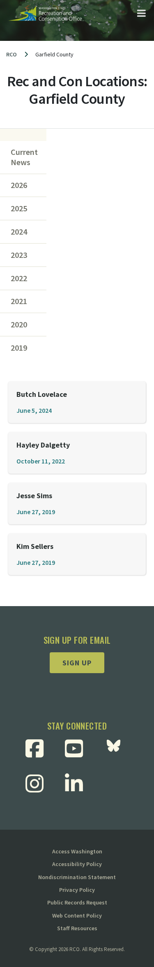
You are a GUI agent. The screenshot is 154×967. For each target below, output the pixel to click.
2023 (19, 255)
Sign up (76, 662)
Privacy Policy (77, 889)
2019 (19, 347)
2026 (19, 185)
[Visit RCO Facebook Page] (37, 748)
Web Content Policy (77, 915)
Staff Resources (77, 928)
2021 (19, 301)
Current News (24, 157)
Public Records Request (77, 902)
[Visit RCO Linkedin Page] (77, 783)
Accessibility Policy (77, 864)
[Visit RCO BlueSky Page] (116, 748)
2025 (19, 208)
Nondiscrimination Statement (77, 877)
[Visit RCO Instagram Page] (37, 783)
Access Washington (77, 851)
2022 (19, 278)
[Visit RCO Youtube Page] (77, 748)
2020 (19, 324)
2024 (19, 231)
